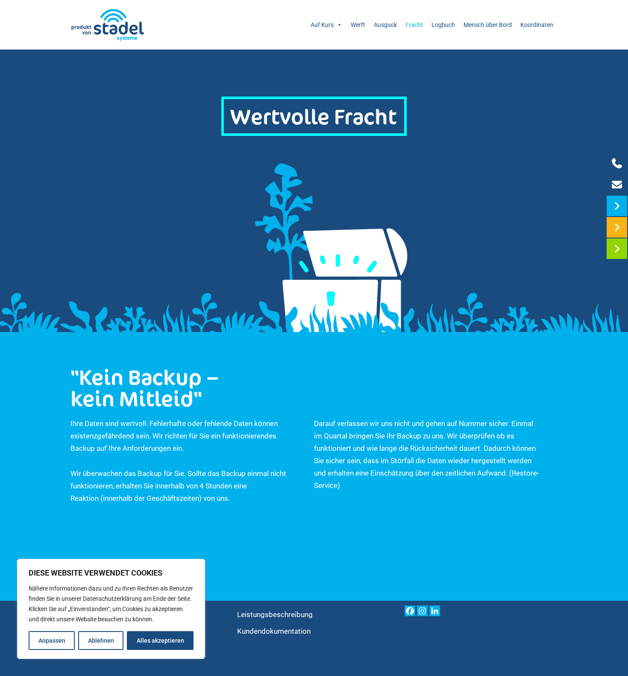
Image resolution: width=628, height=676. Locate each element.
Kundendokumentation (274, 631)
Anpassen (51, 640)
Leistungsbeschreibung (275, 614)
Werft (358, 24)
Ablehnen (101, 640)
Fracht (414, 24)
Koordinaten (536, 24)
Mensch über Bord (488, 24)
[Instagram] (422, 610)
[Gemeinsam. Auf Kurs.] (107, 25)
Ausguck (385, 24)
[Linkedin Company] (434, 610)
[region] (111, 609)
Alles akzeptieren (160, 640)
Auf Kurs (322, 24)
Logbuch (443, 24)
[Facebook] (410, 610)
